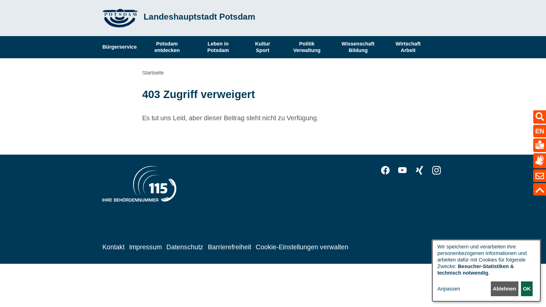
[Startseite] (120, 18)
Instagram (436, 170)
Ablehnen (504, 289)
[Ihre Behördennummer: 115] (139, 185)
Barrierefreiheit (229, 247)
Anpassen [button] (448, 289)
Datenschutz (184, 247)
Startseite (153, 73)
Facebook (385, 170)
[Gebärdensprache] (539, 160)
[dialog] (486, 270)
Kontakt (113, 247)
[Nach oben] (539, 189)
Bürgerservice (119, 47)
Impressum (145, 247)
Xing (419, 170)
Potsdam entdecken (167, 47)
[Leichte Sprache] (539, 145)
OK (527, 289)
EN (539, 131)
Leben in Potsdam (218, 47)
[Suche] (539, 117)
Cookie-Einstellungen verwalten (302, 247)
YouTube (402, 170)
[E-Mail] (539, 175)
